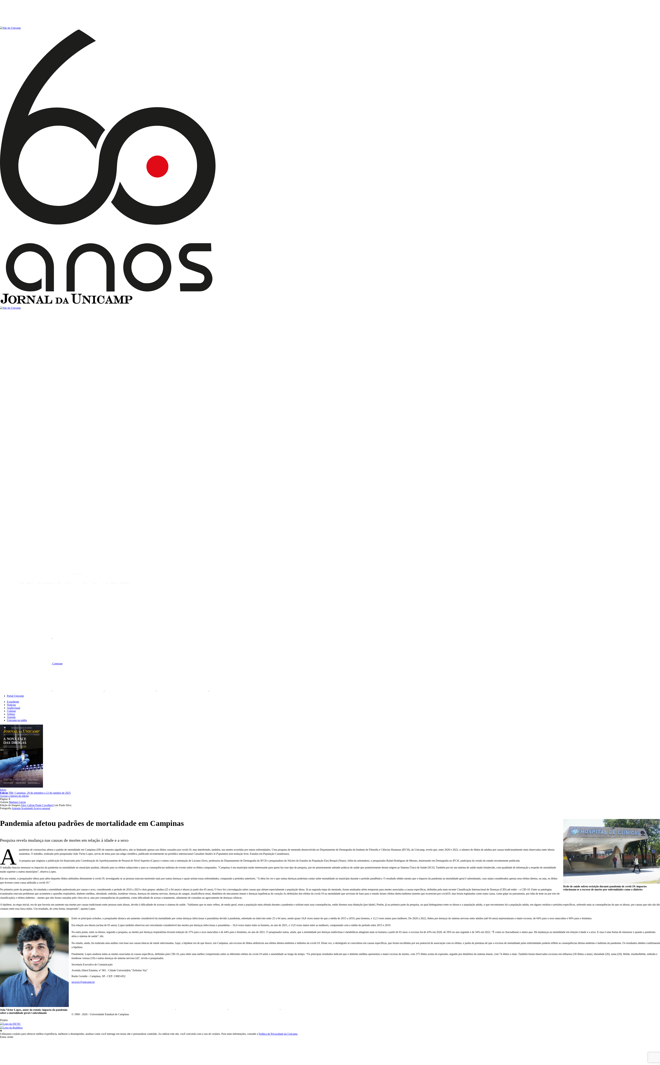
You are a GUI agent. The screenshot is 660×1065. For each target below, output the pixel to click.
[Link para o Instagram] (130, 690)
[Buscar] (26, 610)
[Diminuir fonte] (78, 637)
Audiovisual (13, 707)
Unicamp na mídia (17, 720)
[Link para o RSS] (235, 690)
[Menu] (26, 24)
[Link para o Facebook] (26, 690)
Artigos (11, 714)
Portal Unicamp (15, 695)
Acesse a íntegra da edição (14, 795)
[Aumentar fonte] (26, 637)
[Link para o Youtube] (183, 690)
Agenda (11, 717)
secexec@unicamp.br (83, 982)
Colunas (11, 710)
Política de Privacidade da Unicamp (278, 1033)
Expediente (13, 701)
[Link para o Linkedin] (78, 690)
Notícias (11, 704)
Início (3, 789)
